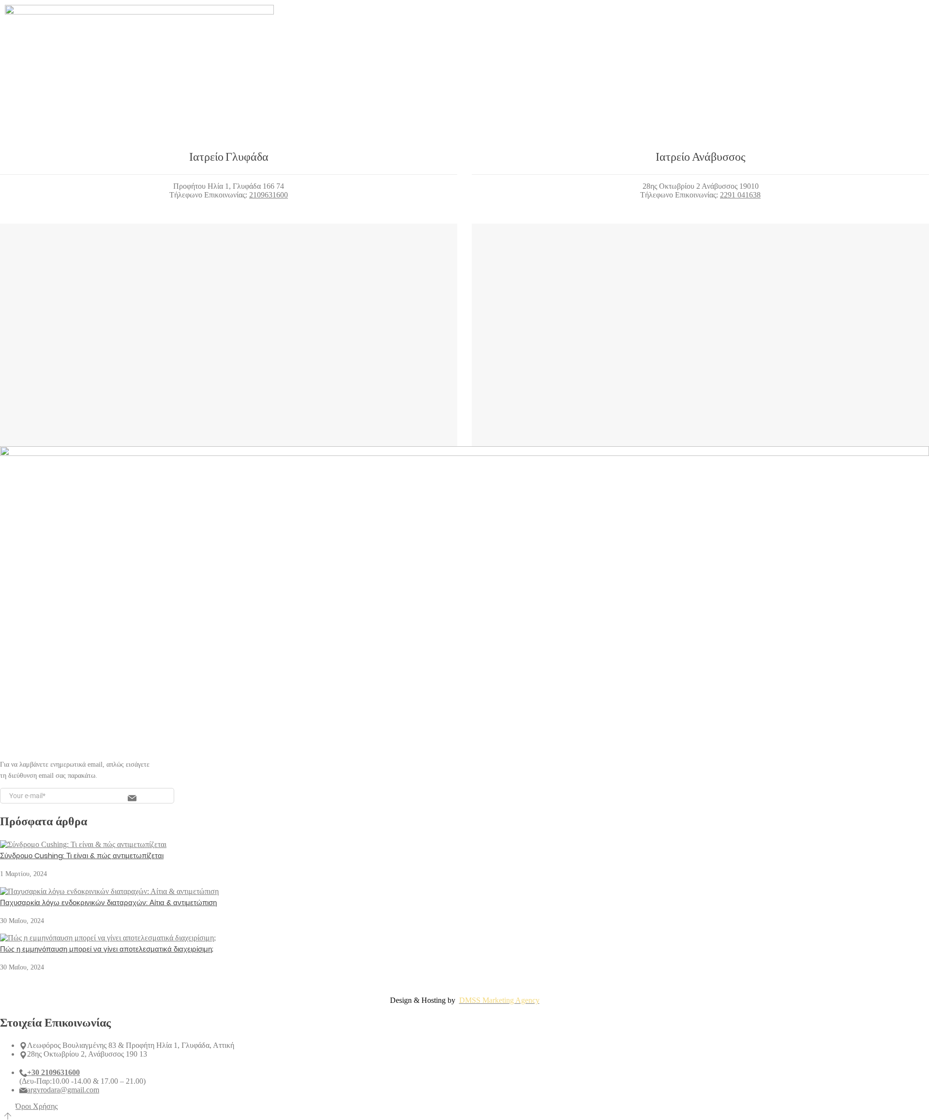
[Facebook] (697, 47)
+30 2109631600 (53, 1072)
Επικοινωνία (532, 47)
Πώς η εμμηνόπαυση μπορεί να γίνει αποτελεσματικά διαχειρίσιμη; (106, 949)
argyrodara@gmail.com (63, 1090)
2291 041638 (740, 195)
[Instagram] (712, 47)
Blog (485, 47)
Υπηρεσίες (443, 47)
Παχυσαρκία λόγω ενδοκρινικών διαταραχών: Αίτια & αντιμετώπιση (108, 902)
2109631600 (268, 195)
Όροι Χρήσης (36, 1106)
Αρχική (353, 47)
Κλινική (394, 47)
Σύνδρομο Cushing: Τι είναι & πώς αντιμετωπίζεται (82, 855)
